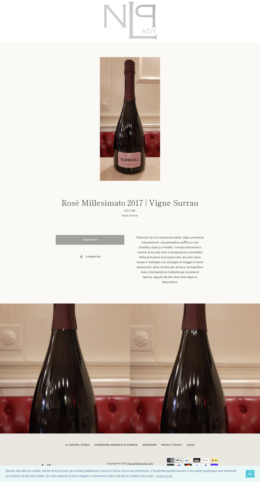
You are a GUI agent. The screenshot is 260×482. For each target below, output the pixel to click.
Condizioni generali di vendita (116, 445)
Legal (191, 445)
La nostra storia (77, 445)
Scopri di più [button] (164, 476)
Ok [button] (250, 473)
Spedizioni (150, 445)
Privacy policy (171, 445)
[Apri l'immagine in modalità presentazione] (130, 119)
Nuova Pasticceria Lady (140, 463)
